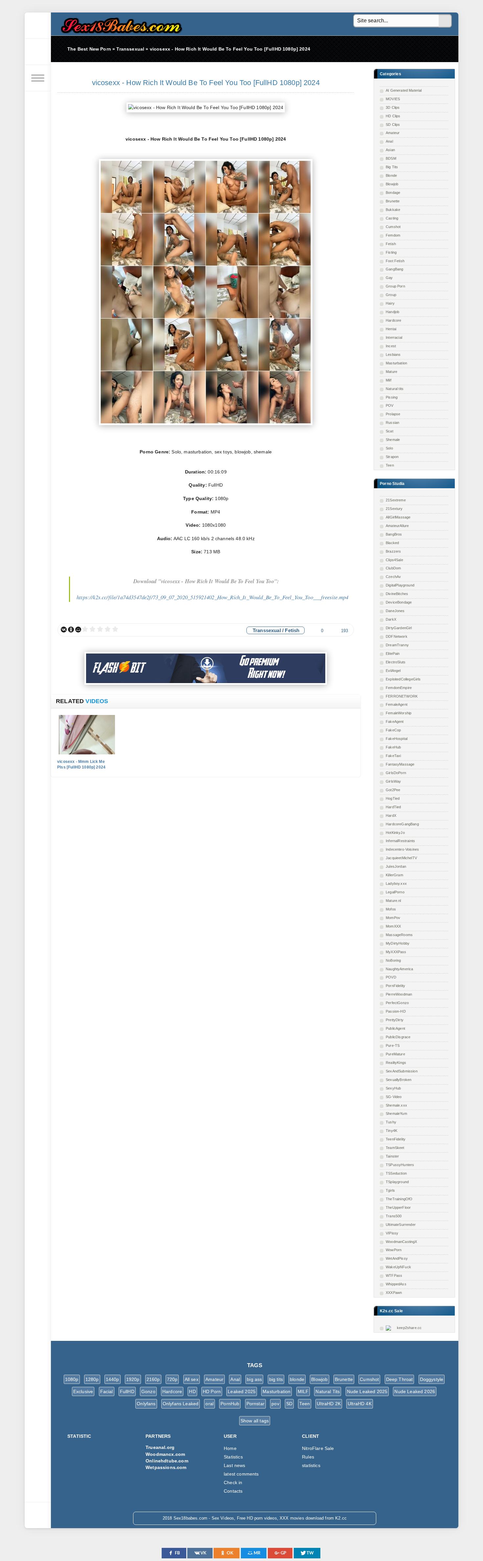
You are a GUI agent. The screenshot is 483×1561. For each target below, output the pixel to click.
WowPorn (394, 1250)
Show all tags (255, 1420)
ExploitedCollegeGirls (403, 679)
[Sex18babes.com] (38, 25)
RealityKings (396, 1063)
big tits (276, 1379)
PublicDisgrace (398, 1037)
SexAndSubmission (402, 1071)
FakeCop (393, 730)
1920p (133, 1379)
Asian (390, 150)
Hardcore (393, 320)
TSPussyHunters (400, 1165)
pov (275, 1403)
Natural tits (394, 389)
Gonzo (148, 1391)
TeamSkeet (395, 1148)
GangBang (394, 269)
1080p (72, 1379)
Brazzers (393, 551)
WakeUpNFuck (398, 1267)
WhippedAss (396, 1284)
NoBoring (393, 960)
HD (192, 1391)
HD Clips (393, 116)
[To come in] (38, 52)
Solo (389, 448)
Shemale (393, 440)
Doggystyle (432, 1379)
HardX (391, 815)
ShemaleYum (396, 1113)
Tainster (392, 1156)
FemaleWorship (398, 713)
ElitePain (393, 653)
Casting (392, 218)
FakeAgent (395, 721)
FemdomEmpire (399, 688)
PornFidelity (395, 986)
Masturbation (396, 363)
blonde (297, 1379)
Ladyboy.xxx (396, 883)
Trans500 (394, 1216)
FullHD (127, 1391)
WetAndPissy (397, 1258)
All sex (191, 1379)
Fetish (391, 244)
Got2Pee (393, 790)
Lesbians (393, 354)
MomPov (393, 918)
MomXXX (393, 926)
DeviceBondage (399, 602)
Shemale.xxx (396, 1105)
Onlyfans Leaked (181, 1403)
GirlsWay (393, 781)
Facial (106, 1391)
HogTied (393, 798)
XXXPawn (394, 1293)
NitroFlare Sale (318, 1448)
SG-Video (394, 1097)
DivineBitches (397, 594)
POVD (391, 977)
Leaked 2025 (242, 1391)
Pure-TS (393, 1045)
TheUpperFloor (398, 1207)
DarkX (391, 619)
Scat (389, 431)
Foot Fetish (395, 261)
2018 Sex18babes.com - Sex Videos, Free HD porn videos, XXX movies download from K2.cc (120, 24)
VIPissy (392, 1233)
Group (391, 295)
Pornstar (255, 1403)
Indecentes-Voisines (402, 849)
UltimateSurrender (401, 1225)
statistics (311, 1465)
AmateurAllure (397, 526)
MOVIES (393, 99)
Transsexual (267, 630)
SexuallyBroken (398, 1080)
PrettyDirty (394, 1020)
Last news (234, 1465)
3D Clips (393, 107)
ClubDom (393, 568)
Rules (308, 1456)
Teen (390, 465)
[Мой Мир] (78, 629)
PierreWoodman (399, 994)
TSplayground (397, 1182)
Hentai (391, 329)
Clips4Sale (394, 560)
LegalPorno (395, 892)
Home (230, 1448)
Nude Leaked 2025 (367, 1391)
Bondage (393, 193)
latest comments (241, 1474)
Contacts (233, 1491)
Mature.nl (393, 901)
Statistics (233, 1456)
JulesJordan (396, 866)
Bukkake (393, 210)
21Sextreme (396, 500)
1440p (112, 1379)
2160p (153, 1379)
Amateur (393, 133)
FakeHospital (396, 739)
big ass (254, 1379)
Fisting (391, 252)
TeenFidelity (395, 1139)
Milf (388, 380)
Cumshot (393, 227)
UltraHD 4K (360, 1403)
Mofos (391, 909)
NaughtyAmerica (399, 969)
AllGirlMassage (398, 517)
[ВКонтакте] (64, 629)
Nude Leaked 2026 (414, 1391)
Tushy (391, 1122)
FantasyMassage (400, 764)
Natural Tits (327, 1391)
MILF (303, 1391)
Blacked (392, 543)
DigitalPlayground (400, 585)
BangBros (394, 534)
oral (209, 1403)
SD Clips (393, 124)
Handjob (392, 312)
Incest (391, 346)
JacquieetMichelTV (401, 858)
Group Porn (395, 286)
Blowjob (392, 184)
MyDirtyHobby (397, 943)
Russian (392, 423)
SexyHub (393, 1088)
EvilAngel (393, 671)
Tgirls (390, 1190)
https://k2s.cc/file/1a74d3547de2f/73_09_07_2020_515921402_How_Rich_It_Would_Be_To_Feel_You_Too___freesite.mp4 (212, 597)
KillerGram (394, 875)
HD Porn (212, 1391)
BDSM (391, 158)
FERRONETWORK (402, 696)
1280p (92, 1379)
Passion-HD (396, 1011)
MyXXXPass (396, 952)
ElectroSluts (395, 662)
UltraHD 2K (329, 1403)
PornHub (229, 1403)
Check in (233, 1482)
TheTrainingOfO (399, 1199)
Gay (389, 278)
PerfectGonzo (397, 1003)
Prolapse (393, 414)
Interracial (394, 337)
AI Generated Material (404, 90)
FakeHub (393, 747)
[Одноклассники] (71, 629)
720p (172, 1379)
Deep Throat (399, 1379)
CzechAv (393, 577)
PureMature (395, 1054)
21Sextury (394, 509)
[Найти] (445, 21)
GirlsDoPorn (396, 773)
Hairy (390, 303)
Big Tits (392, 167)
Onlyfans (146, 1403)
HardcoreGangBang (402, 824)
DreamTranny (397, 645)
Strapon (392, 457)
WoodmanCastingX (401, 1242)
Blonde (391, 175)
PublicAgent (395, 1028)
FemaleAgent (396, 704)
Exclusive (83, 1391)
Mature (391, 372)
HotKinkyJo (395, 833)
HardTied (393, 807)
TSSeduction (396, 1173)
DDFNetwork (396, 636)
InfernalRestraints (400, 841)
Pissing (392, 397)
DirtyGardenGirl (399, 628)
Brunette (393, 201)
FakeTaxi (393, 756)
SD (289, 1403)
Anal (389, 141)
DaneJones (395, 611)
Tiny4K (391, 1131)
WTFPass (394, 1275)
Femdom (393, 235)
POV (390, 405)
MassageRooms (399, 935)
